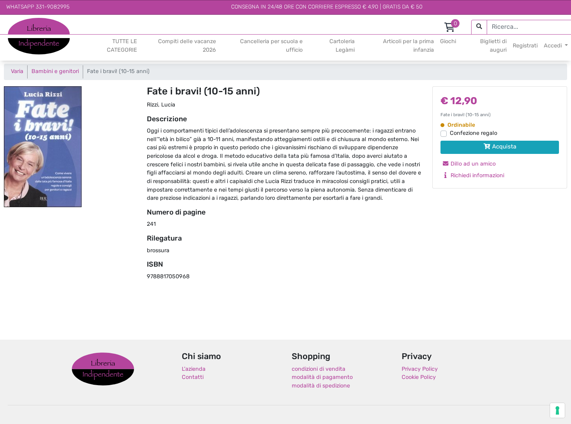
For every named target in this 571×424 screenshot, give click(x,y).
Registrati (525, 46)
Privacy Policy (420, 369)
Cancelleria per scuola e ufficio (271, 46)
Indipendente (25, 42)
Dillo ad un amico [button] (472, 164)
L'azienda (193, 369)
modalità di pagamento (322, 377)
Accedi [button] (553, 46)
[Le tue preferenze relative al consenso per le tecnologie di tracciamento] (557, 410)
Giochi (448, 42)
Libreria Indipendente (103, 369)
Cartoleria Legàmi (342, 46)
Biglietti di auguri (493, 46)
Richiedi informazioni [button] (476, 176)
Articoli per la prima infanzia (408, 46)
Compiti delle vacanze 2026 (187, 46)
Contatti (193, 377)
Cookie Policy (419, 377)
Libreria (17, 22)
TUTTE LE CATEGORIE (122, 46)
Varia (17, 72)
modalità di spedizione (321, 386)
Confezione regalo (473, 133)
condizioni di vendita (318, 369)
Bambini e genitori (55, 72)
